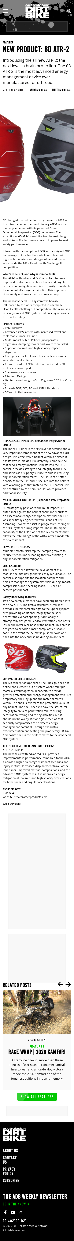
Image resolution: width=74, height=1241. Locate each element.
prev (60, 984)
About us (10, 1150)
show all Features (37, 1097)
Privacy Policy (9, 1171)
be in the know (14, 1204)
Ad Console (12, 804)
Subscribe (11, 1180)
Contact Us (10, 1160)
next (68, 984)
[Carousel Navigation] (64, 984)
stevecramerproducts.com (30, 797)
